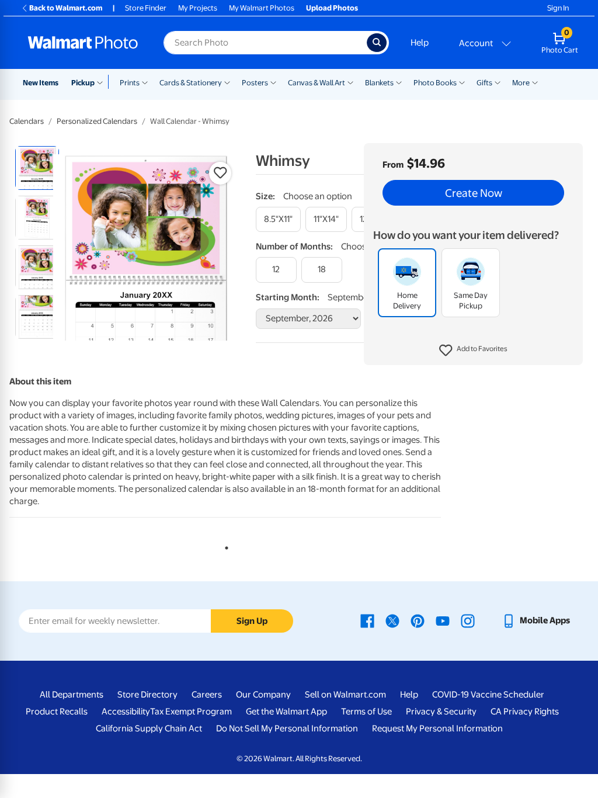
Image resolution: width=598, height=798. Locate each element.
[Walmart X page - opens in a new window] (392, 620)
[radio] (37, 168)
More (521, 82)
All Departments (71, 694)
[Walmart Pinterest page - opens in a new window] (418, 620)
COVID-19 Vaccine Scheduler (488, 694)
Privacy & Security (441, 711)
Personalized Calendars (97, 121)
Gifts (484, 82)
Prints (130, 82)
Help (420, 42)
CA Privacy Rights (525, 711)
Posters (255, 82)
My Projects (197, 8)
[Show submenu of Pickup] (102, 82)
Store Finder (145, 8)
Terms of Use (366, 711)
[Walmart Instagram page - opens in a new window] (468, 620)
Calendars (26, 121)
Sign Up (252, 621)
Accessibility (126, 711)
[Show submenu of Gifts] (497, 82)
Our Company (263, 694)
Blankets (379, 82)
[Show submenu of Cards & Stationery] (227, 82)
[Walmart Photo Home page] (83, 42)
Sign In (558, 8)
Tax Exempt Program (191, 711)
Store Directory (147, 694)
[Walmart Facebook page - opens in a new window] (367, 620)
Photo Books (435, 82)
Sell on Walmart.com (345, 694)
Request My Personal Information (437, 728)
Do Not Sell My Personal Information (287, 728)
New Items (40, 82)
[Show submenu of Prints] (144, 82)
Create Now (473, 192)
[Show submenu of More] (534, 82)
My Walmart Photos (261, 8)
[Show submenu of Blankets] (398, 82)
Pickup (83, 82)
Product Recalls (57, 711)
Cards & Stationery (190, 82)
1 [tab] (224, 545)
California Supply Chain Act (149, 728)
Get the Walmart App (286, 711)
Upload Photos (332, 8)
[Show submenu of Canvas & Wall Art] (350, 82)
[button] (473, 350)
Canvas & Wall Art (316, 82)
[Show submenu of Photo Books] (461, 82)
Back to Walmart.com (65, 8)
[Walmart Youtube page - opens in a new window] (443, 620)
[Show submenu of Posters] (273, 82)
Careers (207, 694)
